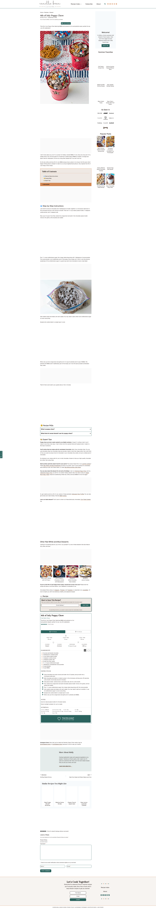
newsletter (85, 590)
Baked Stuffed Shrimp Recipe (101, 85)
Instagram (56, 590)
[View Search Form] (105, 4)
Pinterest (62, 590)
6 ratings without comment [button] (61, 831)
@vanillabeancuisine (45, 744)
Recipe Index (105, 887)
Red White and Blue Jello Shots (73, 467)
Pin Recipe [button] (79, 631)
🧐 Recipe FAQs (47, 178)
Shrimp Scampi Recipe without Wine (110, 68)
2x (87, 650)
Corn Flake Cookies (86, 499)
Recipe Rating (43, 840)
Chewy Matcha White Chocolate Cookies (101, 169)
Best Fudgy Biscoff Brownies (47, 804)
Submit (78, 899)
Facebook (70, 590)
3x (89, 650)
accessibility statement (81, 907)
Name (42, 866)
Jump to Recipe (66, 23)
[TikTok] (116, 4)
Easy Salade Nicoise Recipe (110, 85)
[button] (41, 624)
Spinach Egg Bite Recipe (110, 168)
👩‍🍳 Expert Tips (47, 180)
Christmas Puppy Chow (80, 471)
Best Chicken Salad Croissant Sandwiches (101, 150)
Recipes (46, 12)
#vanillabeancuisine (57, 744)
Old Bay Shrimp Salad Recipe (101, 186)
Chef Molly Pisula (45, 618)
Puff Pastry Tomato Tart (101, 67)
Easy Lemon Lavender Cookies (84, 804)
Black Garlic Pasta (101, 102)
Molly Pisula (44, 17)
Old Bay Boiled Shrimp (46, 776)
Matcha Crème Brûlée (60, 803)
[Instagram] (110, 4)
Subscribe (89, 4)
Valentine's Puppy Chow (46, 472)
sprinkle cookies (86, 464)
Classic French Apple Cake (72, 803)
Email (69, 866)
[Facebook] (108, 4)
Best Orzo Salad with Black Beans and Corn (80, 776)
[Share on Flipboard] (1, 457)
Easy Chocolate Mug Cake (110, 186)
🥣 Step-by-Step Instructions (51, 176)
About (98, 4)
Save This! (85, 605)
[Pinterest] (112, 4)
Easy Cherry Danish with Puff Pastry (110, 103)
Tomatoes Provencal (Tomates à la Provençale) (110, 150)
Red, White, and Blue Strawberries (52, 465)
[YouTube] (114, 4)
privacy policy (70, 907)
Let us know (65, 719)
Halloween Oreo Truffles (78, 494)
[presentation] (47, 793)
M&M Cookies (63, 495)
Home (41, 12)
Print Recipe (54, 631)
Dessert (51, 12)
